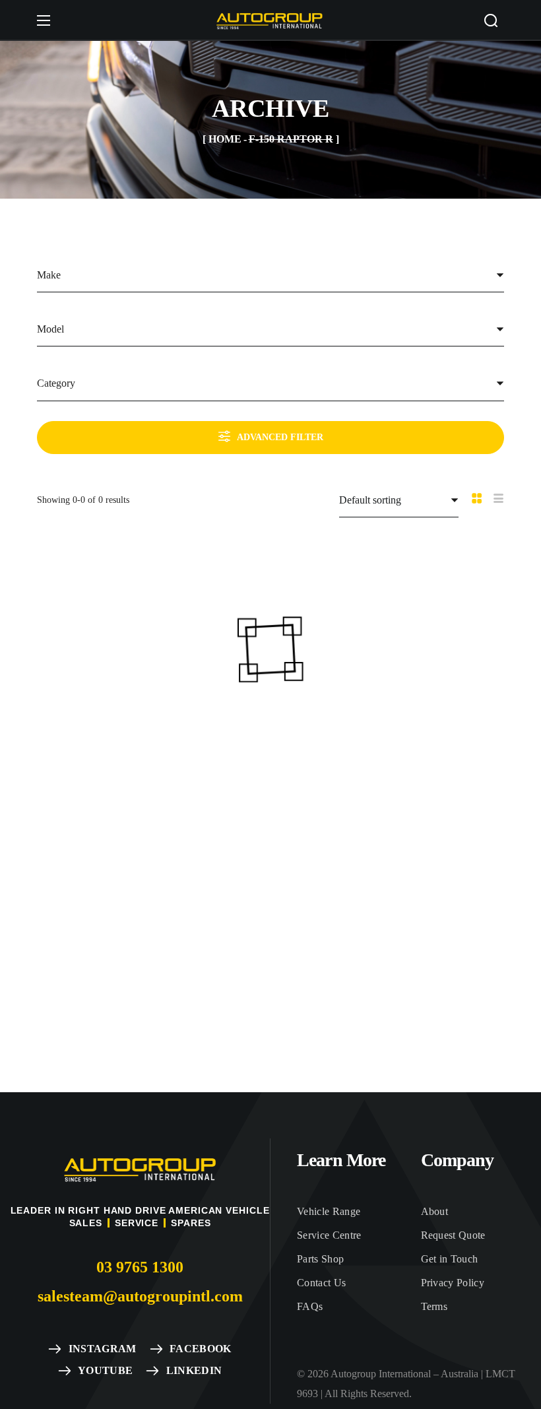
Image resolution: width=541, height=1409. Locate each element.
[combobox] (270, 275)
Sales (85, 1223)
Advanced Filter (280, 437)
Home (224, 139)
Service (136, 1223)
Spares (190, 1223)
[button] (491, 20)
